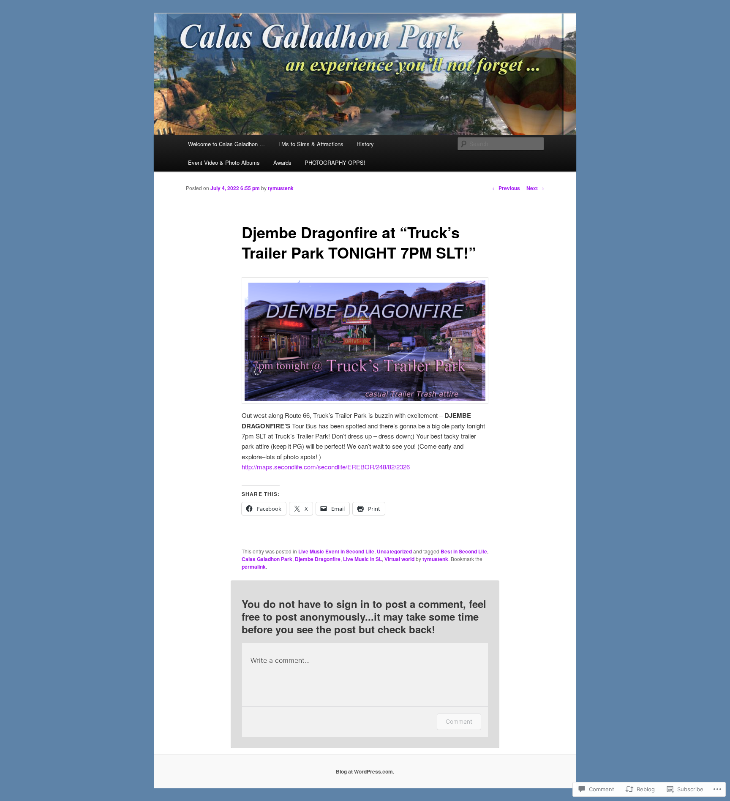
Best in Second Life (464, 551)
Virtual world (399, 559)
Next (535, 188)
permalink (254, 566)
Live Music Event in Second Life (336, 551)
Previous (506, 188)
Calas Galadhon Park (267, 559)
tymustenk (281, 188)
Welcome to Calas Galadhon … (226, 144)
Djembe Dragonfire (317, 559)
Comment (459, 721)
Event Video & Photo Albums (224, 162)
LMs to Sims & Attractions (310, 144)
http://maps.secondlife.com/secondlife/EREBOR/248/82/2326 (326, 466)
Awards (282, 162)
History (365, 144)
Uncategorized (394, 551)
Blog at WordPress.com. (365, 771)
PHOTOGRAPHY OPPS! (335, 162)
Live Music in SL (362, 559)
